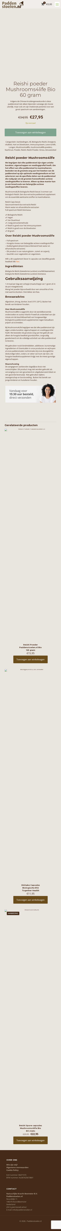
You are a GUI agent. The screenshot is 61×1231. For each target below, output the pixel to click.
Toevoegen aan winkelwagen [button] (30, 659)
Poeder (17, 150)
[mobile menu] (57, 4)
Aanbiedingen (22, 142)
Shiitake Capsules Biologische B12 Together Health (30, 888)
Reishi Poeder (32, 150)
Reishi (23, 150)
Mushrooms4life (23, 147)
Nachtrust (9, 150)
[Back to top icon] (55, 1225)
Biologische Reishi (39, 142)
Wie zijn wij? (12, 1164)
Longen (12, 147)
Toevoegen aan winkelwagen (30, 132)
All (30, 142)
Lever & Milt (50, 144)
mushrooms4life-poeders (41, 147)
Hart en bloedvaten (21, 144)
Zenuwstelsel (50, 150)
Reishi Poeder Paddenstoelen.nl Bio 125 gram (30, 647)
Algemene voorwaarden (17, 1167)
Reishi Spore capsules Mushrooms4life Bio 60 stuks (30, 1128)
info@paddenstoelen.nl (22, 1209)
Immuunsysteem (37, 144)
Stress (41, 150)
